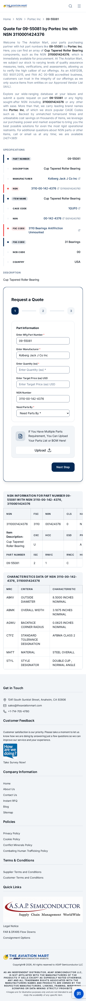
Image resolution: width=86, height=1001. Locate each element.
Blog (6, 806)
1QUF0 (72, 208)
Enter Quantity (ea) (27, 363)
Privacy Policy (11, 833)
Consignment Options (16, 937)
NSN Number (23, 392)
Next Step (63, 467)
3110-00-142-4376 (43, 188)
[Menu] (79, 6)
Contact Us (10, 794)
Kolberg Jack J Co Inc (62, 178)
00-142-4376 (52, 218)
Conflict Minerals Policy (17, 845)
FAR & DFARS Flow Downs (19, 931)
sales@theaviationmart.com (25, 705)
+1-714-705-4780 (18, 711)
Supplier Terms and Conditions (22, 872)
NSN (19, 19)
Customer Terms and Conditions (23, 877)
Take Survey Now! (14, 762)
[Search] (70, 6)
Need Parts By (25, 407)
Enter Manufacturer (28, 349)
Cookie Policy (11, 839)
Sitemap (8, 812)
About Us (9, 789)
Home (7, 19)
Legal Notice (11, 926)
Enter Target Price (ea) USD (32, 378)
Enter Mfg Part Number (30, 334)
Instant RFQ (10, 800)
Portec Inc (34, 19)
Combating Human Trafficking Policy (25, 850)
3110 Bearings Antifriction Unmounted (46, 230)
